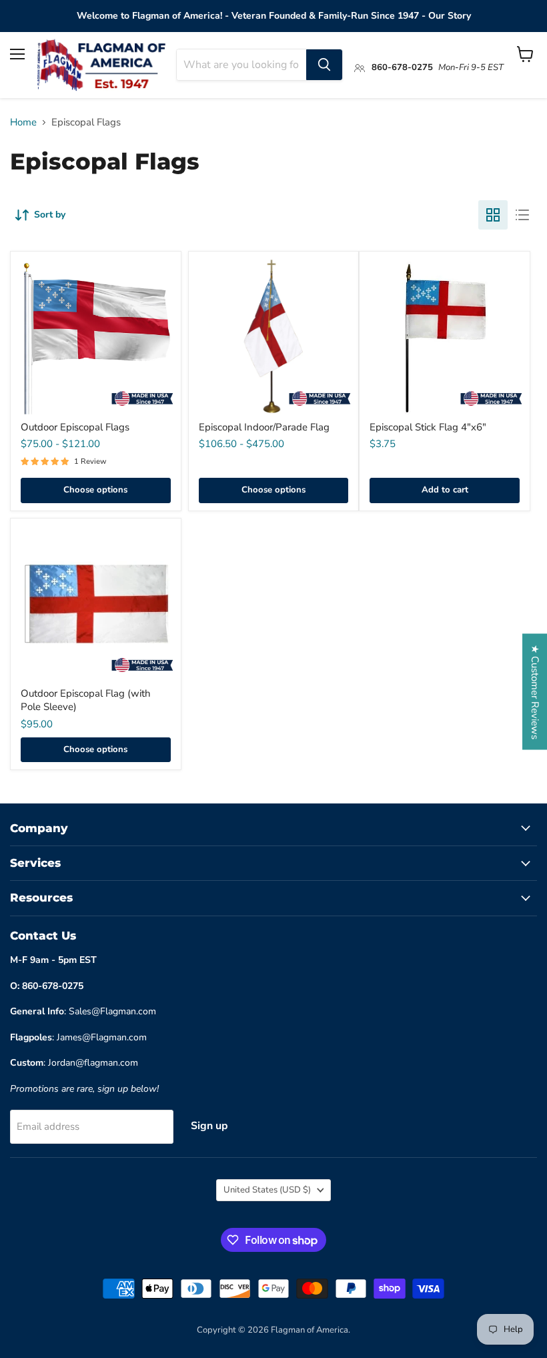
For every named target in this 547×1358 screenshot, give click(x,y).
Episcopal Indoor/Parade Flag (264, 427)
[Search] (324, 64)
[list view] (522, 215)
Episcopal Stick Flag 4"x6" (428, 427)
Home (23, 122)
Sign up (209, 1125)
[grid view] (493, 215)
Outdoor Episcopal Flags (75, 427)
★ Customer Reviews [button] (535, 691)
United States (267, 1190)
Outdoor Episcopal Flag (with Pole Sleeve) (86, 700)
